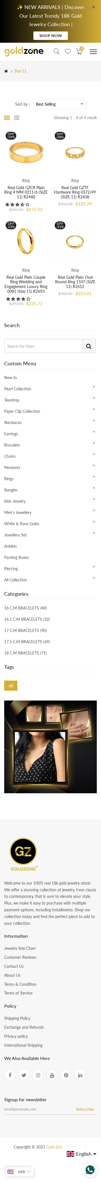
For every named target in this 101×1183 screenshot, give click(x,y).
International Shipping (23, 1045)
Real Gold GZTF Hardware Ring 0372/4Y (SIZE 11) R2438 (75, 192)
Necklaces (13, 422)
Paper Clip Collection (22, 411)
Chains (10, 456)
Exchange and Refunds (24, 1027)
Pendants (12, 467)
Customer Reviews (20, 957)
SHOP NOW (50, 35)
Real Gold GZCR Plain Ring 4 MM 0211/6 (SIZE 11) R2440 (26, 192)
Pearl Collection (17, 388)
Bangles (10, 490)
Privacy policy (16, 1036)
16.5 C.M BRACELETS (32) (27, 619)
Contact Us (14, 966)
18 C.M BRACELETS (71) (25, 653)
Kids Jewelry (15, 501)
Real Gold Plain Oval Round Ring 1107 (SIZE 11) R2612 (75, 282)
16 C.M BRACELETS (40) (25, 608)
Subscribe (85, 1109)
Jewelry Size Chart (20, 948)
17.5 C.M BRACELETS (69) (27, 641)
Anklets (10, 546)
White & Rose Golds (21, 523)
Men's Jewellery (17, 512)
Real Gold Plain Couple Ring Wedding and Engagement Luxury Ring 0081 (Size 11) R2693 (25, 284)
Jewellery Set (15, 534)
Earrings (11, 433)
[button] (18, 204)
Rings (8, 478)
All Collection (15, 579)
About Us (12, 975)
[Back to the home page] (6, 71)
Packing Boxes (16, 557)
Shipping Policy (17, 1018)
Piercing (11, 568)
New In (10, 378)
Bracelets (12, 445)
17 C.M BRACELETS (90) (25, 630)
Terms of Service (18, 993)
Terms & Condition (20, 984)
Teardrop (11, 400)
